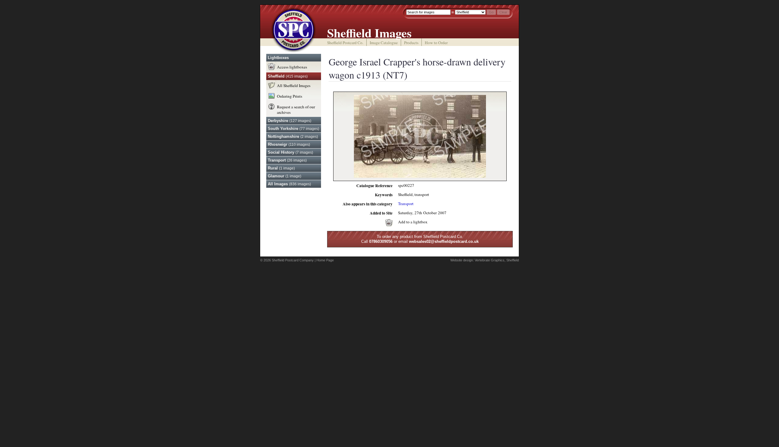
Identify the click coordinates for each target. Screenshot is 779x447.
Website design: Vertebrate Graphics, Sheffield (484, 260)
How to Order (436, 42)
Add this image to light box (389, 222)
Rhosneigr (289, 144)
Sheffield (288, 76)
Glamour (284, 176)
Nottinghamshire (293, 136)
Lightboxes (278, 57)
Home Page (325, 260)
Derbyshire (289, 120)
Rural (281, 168)
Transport (287, 160)
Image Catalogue (384, 42)
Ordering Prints (289, 96)
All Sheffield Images (293, 85)
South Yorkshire (293, 128)
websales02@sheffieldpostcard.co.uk (444, 241)
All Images (289, 184)
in (453, 12)
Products (411, 42)
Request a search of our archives (296, 109)
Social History (290, 152)
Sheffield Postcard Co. (345, 42)
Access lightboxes (292, 67)
